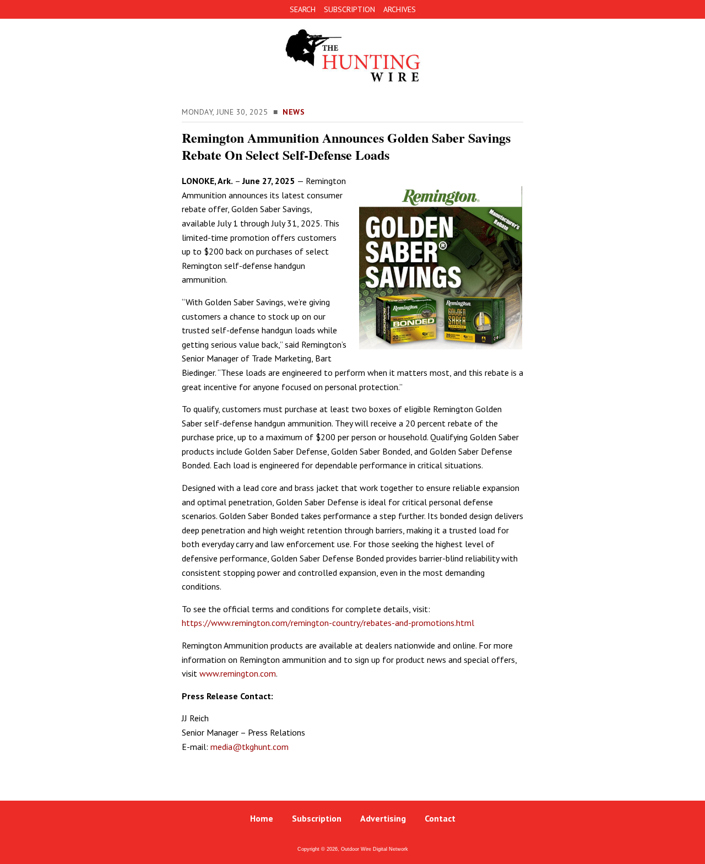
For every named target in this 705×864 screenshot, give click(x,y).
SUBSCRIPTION (349, 9)
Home (261, 818)
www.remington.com (237, 673)
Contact (440, 818)
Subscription (316, 818)
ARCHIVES (399, 9)
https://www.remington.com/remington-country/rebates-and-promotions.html (328, 622)
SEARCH (303, 9)
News (294, 112)
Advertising (383, 818)
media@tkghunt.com (249, 746)
